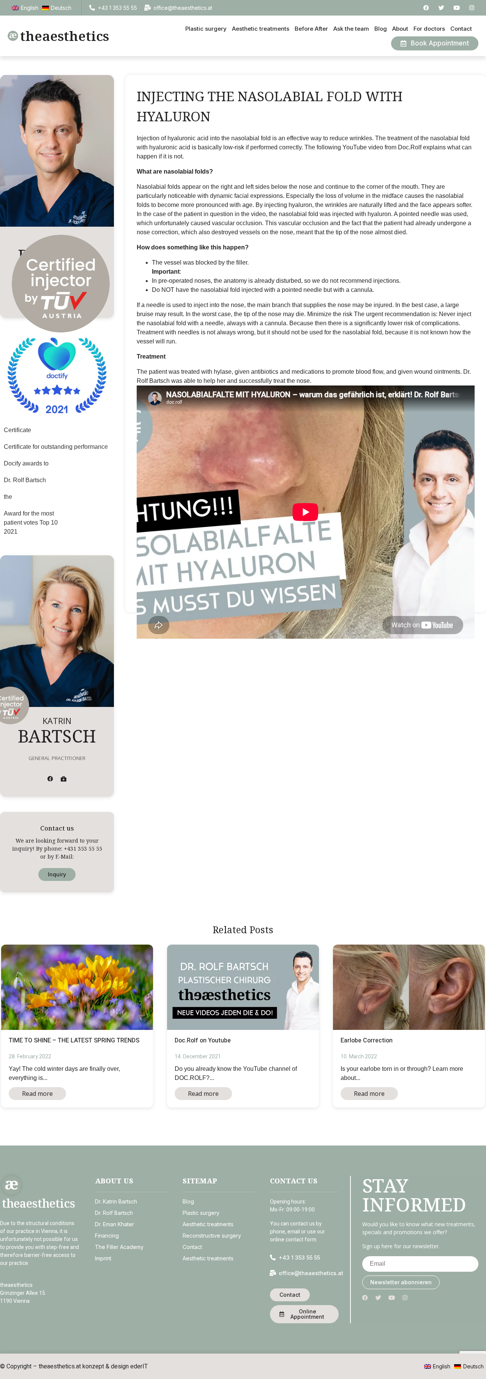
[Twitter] (441, 8)
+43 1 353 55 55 (117, 8)
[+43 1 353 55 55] (92, 8)
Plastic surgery (206, 28)
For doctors (429, 28)
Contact (461, 28)
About (400, 28)
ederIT (139, 1366)
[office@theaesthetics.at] (147, 8)
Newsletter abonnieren (401, 1282)
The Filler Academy (119, 1247)
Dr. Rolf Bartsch (114, 1213)
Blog (380, 28)
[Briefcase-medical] (63, 779)
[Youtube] (456, 8)
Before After (311, 28)
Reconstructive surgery (212, 1235)
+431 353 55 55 (83, 848)
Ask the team (351, 28)
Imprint (103, 1258)
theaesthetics (64, 36)
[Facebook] (426, 8)
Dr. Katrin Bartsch (116, 1201)
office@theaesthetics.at (182, 8)
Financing (107, 1235)
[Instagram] (472, 8)
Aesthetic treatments (260, 28)
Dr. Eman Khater (114, 1224)
